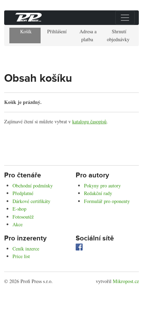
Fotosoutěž (23, 216)
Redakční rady (98, 193)
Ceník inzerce (25, 248)
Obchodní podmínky (32, 185)
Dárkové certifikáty (31, 201)
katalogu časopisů (89, 121)
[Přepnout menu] (125, 18)
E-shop (19, 208)
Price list (21, 256)
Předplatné (22, 193)
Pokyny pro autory (102, 185)
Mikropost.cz (126, 281)
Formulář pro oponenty (107, 201)
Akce (17, 224)
